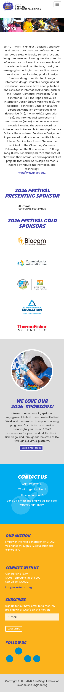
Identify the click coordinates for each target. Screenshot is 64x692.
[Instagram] (27, 658)
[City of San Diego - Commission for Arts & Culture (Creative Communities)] (32, 263)
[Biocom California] (32, 241)
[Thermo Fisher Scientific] (32, 328)
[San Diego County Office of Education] (32, 306)
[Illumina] (32, 207)
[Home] (22, 6)
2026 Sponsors (31, 448)
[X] (9, 658)
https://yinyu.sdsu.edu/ (32, 172)
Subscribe (14, 628)
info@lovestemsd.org (18, 587)
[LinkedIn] (36, 658)
